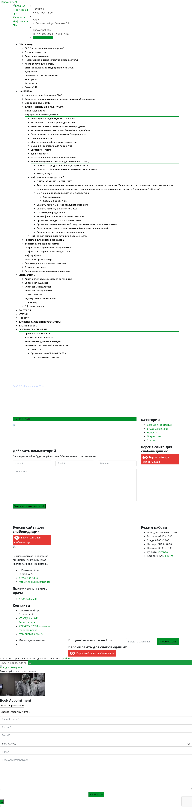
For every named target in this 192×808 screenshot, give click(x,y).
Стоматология (33, 294)
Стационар (31, 302)
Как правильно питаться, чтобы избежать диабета (60, 130)
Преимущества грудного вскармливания (60, 231)
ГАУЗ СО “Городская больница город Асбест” (63, 165)
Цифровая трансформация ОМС (43, 94)
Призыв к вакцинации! (38, 333)
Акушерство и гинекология (40, 298)
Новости (24, 317)
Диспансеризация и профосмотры (40, 321)
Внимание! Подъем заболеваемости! (46, 345)
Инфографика (33, 255)
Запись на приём (43, 37)
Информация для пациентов (41, 114)
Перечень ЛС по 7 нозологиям (42, 75)
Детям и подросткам (55, 200)
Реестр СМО (31, 79)
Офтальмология (34, 306)
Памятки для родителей (51, 212)
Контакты (25, 310)
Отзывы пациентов (36, 51)
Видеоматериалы (157, 428)
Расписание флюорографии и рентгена (47, 270)
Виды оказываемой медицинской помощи (49, 67)
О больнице (26, 44)
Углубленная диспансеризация (43, 341)
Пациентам (26, 91)
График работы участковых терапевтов (48, 247)
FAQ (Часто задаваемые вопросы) (44, 48)
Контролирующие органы (39, 63)
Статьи (23, 314)
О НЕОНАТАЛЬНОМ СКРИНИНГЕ (54, 181)
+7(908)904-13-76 (28, 578)
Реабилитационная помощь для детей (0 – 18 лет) (60, 161)
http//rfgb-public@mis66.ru (34, 581)
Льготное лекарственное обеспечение (53, 157)
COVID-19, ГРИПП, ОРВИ (33, 329)
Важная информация (159, 424)
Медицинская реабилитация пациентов (54, 141)
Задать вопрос (28, 325)
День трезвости (40, 153)
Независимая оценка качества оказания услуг (51, 59)
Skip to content (8, 2)
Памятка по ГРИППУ (48, 357)
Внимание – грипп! (41, 149)
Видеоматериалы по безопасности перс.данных (59, 126)
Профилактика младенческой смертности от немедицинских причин (77, 224)
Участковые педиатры (38, 286)
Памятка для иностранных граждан (45, 263)
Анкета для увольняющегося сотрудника (48, 278)
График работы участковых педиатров (47, 251)
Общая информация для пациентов (51, 145)
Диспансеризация (35, 266)
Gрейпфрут (67, 658)
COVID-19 (36, 349)
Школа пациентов (41, 137)
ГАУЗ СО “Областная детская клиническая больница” (67, 169)
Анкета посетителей (37, 55)
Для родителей (52, 196)
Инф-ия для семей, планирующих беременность (59, 235)
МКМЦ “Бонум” (45, 173)
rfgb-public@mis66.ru (31, 634)
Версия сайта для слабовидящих (94, 653)
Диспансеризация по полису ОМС (44, 106)
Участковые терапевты (38, 290)
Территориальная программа (42, 243)
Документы (31, 71)
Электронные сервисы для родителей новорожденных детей (72, 228)
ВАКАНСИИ (31, 87)
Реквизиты (31, 83)
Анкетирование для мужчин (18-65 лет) (53, 118)
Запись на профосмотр (38, 259)
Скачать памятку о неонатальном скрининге (62, 204)
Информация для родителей (47, 177)
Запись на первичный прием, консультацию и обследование (60, 98)
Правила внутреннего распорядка (44, 239)
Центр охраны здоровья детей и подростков (63, 192)
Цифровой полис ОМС (37, 102)
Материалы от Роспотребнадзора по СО (54, 122)
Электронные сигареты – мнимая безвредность (58, 134)
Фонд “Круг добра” (35, 110)
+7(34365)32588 (28, 598)
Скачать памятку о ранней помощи (57, 208)
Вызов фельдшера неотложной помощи (60, 216)
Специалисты (27, 274)
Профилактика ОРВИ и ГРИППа (48, 353)
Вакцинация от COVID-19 (39, 337)
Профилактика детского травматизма (59, 220)
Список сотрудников (36, 282)
